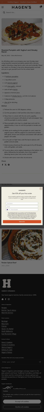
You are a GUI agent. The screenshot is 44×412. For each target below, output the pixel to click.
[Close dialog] (41, 188)
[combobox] (8, 209)
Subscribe (22, 221)
